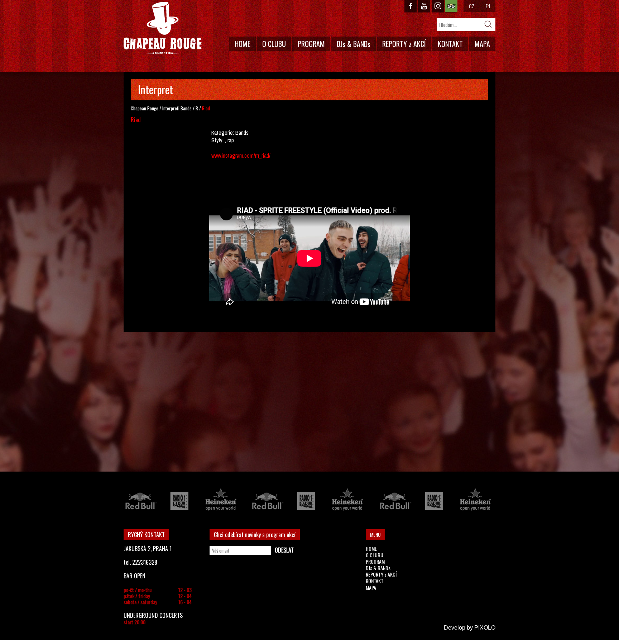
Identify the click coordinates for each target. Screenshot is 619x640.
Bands (186, 108)
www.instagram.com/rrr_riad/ (240, 155)
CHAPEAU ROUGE (163, 28)
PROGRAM (311, 43)
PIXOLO (484, 628)
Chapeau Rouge (144, 108)
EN (488, 6)
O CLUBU (274, 43)
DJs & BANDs (353, 43)
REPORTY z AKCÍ (404, 43)
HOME (242, 43)
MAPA (482, 43)
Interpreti (170, 108)
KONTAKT (450, 43)
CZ (471, 6)
